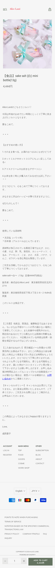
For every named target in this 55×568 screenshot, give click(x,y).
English (19, 491)
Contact (40, 463)
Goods (21, 459)
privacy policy (12, 534)
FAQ (45, 534)
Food (20, 455)
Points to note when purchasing (21, 517)
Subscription (42, 450)
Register (7, 455)
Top (20, 450)
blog (38, 455)
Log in (6, 450)
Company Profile (31, 534)
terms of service (13, 521)
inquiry (8, 538)
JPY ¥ (34, 491)
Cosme (21, 463)
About (39, 459)
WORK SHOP (23, 468)
